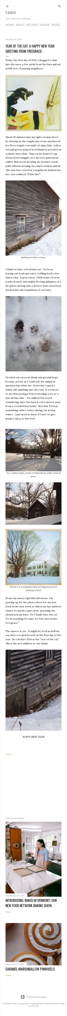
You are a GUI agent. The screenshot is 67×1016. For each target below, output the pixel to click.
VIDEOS (45, 24)
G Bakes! (10, 12)
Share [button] (8, 754)
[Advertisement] (33, 786)
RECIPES (32, 24)
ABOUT (20, 24)
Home (9, 24)
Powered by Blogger (36, 997)
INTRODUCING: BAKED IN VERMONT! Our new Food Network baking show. (31, 903)
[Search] (59, 5)
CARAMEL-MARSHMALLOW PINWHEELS (30, 969)
